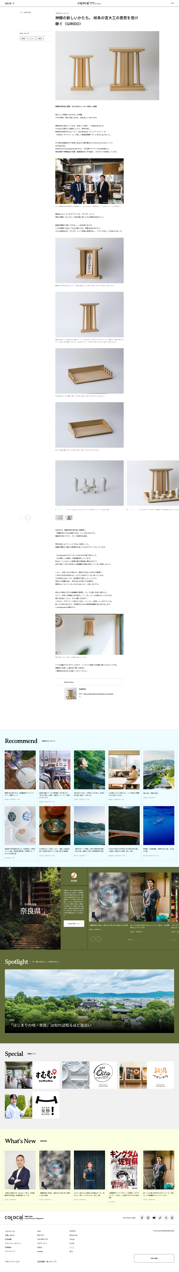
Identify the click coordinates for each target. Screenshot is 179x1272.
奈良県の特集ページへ (74, 923)
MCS (71, 1251)
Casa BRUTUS (42, 1239)
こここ (72, 1247)
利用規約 (8, 1247)
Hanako (40, 1251)
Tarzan (72, 1239)
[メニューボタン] (172, 3)
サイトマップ (10, 1251)
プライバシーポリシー (13, 1243)
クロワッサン (42, 1243)
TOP (21, 12)
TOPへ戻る (154, 1258)
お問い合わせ (10, 1235)
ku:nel (72, 1243)
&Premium (74, 1235)
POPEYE (73, 1231)
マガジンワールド (12, 1261)
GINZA (39, 1247)
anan (39, 1231)
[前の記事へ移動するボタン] (93, 939)
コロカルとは (10, 1231)
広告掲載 (8, 1239)
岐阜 (40, 38)
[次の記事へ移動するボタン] (98, 939)
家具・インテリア (28, 38)
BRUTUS (40, 1235)
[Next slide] (28, 517)
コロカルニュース (61, 13)
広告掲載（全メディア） (47, 1261)
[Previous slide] (22, 517)
